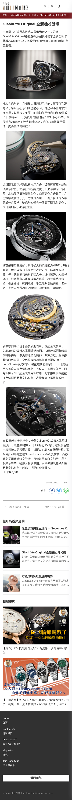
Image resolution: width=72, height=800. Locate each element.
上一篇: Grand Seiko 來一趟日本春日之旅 (18, 506)
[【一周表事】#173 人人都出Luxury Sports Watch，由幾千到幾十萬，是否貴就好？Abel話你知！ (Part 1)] (36, 677)
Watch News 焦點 (19, 15)
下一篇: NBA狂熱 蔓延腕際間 (54, 506)
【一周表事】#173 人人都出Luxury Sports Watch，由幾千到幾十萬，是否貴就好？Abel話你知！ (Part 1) (36, 702)
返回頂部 (36, 777)
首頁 (5, 15)
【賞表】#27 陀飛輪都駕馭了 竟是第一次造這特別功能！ (35, 650)
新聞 (33, 15)
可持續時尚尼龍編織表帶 (37, 576)
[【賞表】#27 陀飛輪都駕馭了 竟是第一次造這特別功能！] (36, 625)
